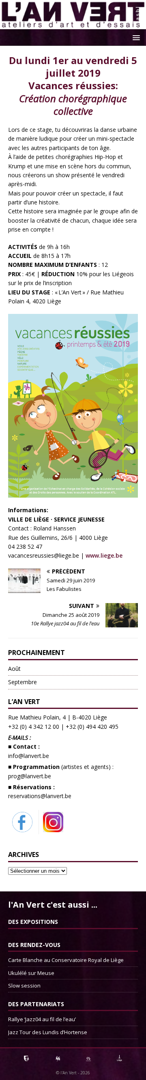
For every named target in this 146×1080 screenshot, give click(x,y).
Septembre (22, 682)
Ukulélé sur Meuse (31, 973)
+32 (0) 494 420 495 (92, 726)
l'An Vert (68, 1073)
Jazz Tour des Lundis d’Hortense (47, 1032)
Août (14, 668)
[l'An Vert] (73, 24)
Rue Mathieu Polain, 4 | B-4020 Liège (57, 717)
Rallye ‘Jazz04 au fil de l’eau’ (42, 1019)
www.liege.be (104, 555)
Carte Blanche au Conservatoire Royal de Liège (66, 960)
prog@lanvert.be (29, 776)
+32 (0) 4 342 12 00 (33, 726)
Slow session (24, 985)
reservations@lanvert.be (39, 796)
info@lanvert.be (28, 756)
